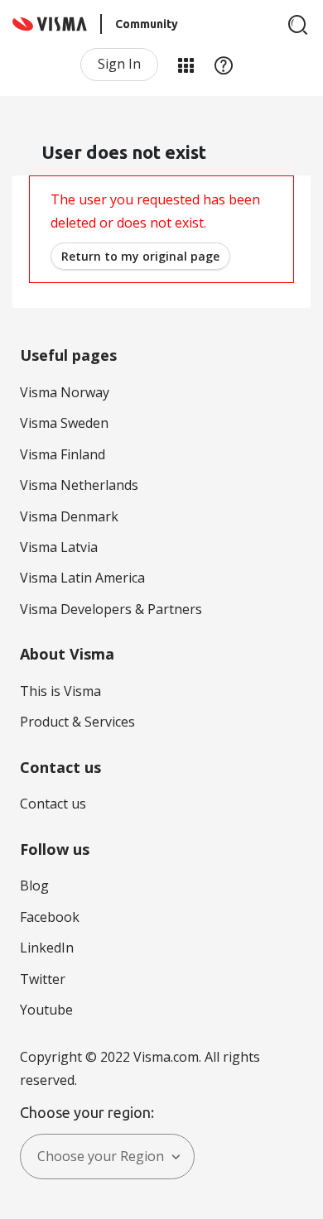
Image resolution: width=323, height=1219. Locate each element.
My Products (185, 65)
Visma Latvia (59, 547)
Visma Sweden (64, 423)
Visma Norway (64, 392)
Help (224, 65)
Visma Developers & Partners (111, 609)
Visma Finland (62, 454)
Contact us (53, 803)
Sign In (119, 64)
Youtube (46, 1010)
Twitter (42, 979)
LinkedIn (47, 947)
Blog (34, 885)
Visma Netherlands (79, 485)
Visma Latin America (82, 578)
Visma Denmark (69, 516)
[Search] (298, 24)
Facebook (50, 917)
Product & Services (77, 722)
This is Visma (60, 691)
